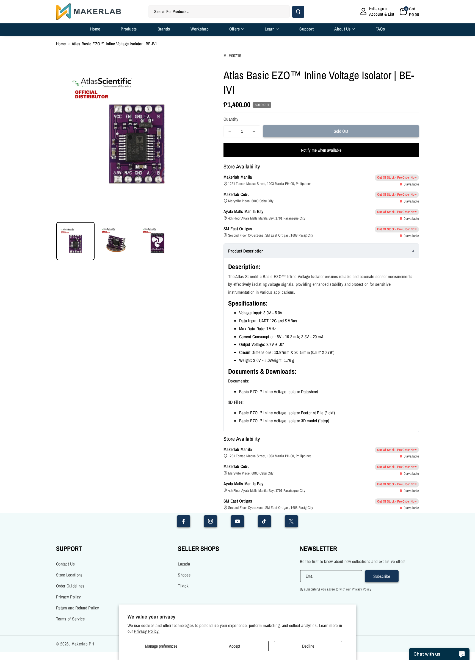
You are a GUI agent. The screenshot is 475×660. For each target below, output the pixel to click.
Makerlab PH (82, 644)
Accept (234, 646)
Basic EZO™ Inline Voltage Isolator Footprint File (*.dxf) (287, 413)
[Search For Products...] (298, 12)
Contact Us (65, 564)
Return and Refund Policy (77, 608)
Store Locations (69, 575)
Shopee (184, 575)
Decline (308, 646)
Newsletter (318, 548)
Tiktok (183, 586)
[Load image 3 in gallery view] (157, 241)
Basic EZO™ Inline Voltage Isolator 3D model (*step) (284, 421)
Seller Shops (198, 548)
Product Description (246, 251)
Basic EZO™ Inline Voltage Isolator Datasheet (278, 392)
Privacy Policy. (147, 631)
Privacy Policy (68, 597)
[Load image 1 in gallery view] (75, 241)
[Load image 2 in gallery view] (116, 241)
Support (69, 548)
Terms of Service (70, 619)
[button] (409, 11)
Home (61, 44)
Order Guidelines (70, 586)
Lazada (184, 564)
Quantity (230, 119)
